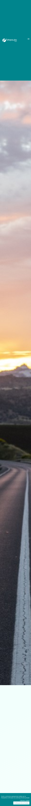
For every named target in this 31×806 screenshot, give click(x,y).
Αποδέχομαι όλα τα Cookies (21, 803)
